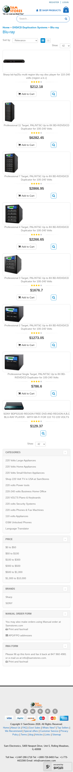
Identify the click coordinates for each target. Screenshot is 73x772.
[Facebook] (18, 711)
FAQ (24, 727)
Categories (13, 452)
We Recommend (13, 731)
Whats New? (48, 727)
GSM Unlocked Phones (18, 522)
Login (65, 2)
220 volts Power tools (17, 485)
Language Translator (17, 528)
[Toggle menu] (28, 9)
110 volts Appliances (16, 516)
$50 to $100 (12, 553)
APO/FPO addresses (20, 635)
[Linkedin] (32, 711)
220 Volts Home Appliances (20, 466)
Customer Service (49, 731)
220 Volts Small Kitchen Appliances (24, 472)
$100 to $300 (12, 559)
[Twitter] (25, 711)
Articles (39, 734)
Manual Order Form (18, 613)
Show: (55, 45)
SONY (8, 603)
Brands (10, 588)
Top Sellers (63, 727)
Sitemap (56, 734)
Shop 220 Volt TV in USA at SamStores (27, 479)
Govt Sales (34, 727)
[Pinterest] (47, 711)
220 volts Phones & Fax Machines (24, 510)
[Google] (40, 711)
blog (31, 734)
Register (54, 2)
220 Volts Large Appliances (20, 460)
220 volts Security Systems (20, 503)
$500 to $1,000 (14, 572)
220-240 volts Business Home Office (25, 491)
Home (6, 727)
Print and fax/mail (18, 629)
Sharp (8, 597)
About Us (15, 727)
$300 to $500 (12, 565)
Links (47, 734)
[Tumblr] (55, 711)
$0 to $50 (10, 547)
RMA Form (11, 646)
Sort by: (7, 40)
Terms (24, 734)
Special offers (31, 731)
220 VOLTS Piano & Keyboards (23, 497)
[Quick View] (54, 94)
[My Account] (37, 10)
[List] (48, 40)
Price (9, 539)
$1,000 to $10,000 (15, 578)
